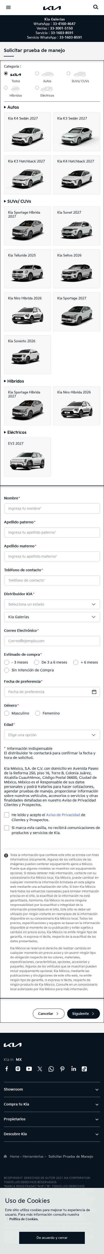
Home (14, 1157)
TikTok (85, 1069)
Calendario (94, 691)
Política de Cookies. (23, 1219)
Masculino (20, 713)
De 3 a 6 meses (54, 662)
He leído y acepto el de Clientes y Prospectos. (48, 817)
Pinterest (62, 1069)
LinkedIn (73, 1069)
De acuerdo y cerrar (52, 1238)
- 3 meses (20, 662)
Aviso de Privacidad (63, 815)
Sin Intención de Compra (33, 670)
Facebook (7, 1069)
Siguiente (80, 1014)
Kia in (13, 1060)
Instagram (18, 1069)
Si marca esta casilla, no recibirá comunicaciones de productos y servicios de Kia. (56, 830)
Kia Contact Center (51, 1069)
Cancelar (45, 1014)
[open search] (95, 7)
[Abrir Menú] (8, 7)
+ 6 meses (89, 662)
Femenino (51, 713)
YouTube (29, 1069)
